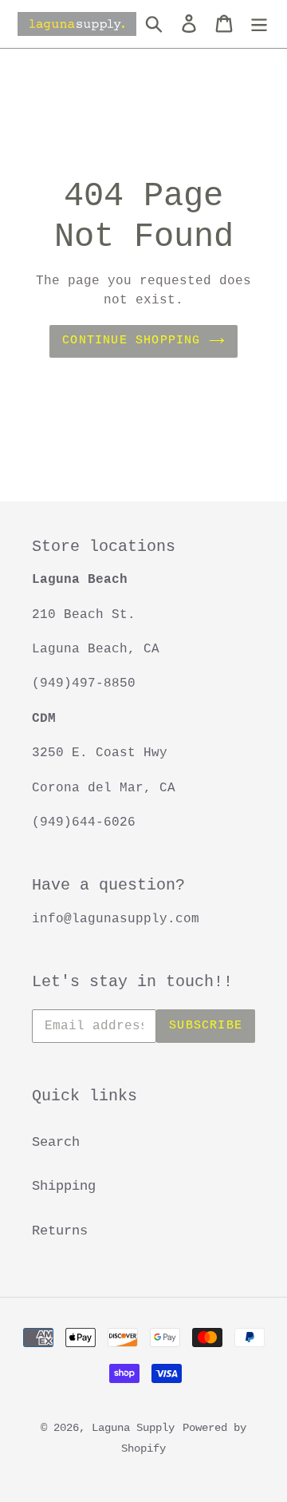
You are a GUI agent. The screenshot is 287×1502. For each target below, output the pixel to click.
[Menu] (259, 24)
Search (56, 1142)
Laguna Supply (133, 1427)
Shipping (64, 1186)
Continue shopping (131, 340)
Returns (60, 1230)
